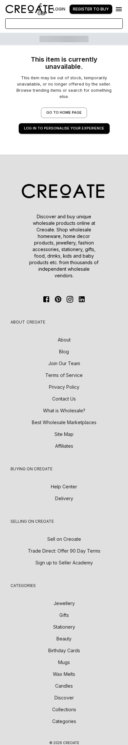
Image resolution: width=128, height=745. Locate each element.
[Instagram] (70, 299)
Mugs (64, 662)
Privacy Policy (64, 387)
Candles (64, 686)
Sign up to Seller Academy (64, 562)
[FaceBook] (46, 299)
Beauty (64, 638)
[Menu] (118, 9)
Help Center (64, 486)
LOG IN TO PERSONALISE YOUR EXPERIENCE (64, 128)
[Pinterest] (58, 299)
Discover (64, 697)
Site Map (64, 434)
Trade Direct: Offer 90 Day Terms (64, 551)
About (64, 340)
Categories (64, 721)
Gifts (64, 615)
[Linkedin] (81, 299)
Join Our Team (64, 363)
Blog (64, 351)
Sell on (64, 539)
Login (59, 9)
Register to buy (91, 9)
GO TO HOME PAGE (64, 112)
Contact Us (64, 399)
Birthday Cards (64, 650)
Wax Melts (64, 674)
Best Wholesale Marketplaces (64, 422)
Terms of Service (64, 375)
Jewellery (64, 603)
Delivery (64, 498)
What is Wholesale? (64, 410)
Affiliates (64, 446)
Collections (64, 709)
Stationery (64, 627)
